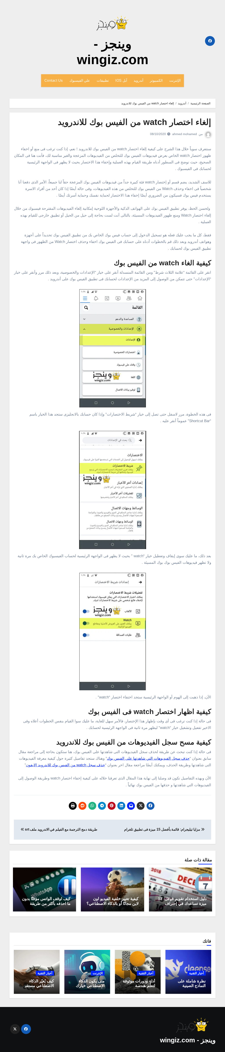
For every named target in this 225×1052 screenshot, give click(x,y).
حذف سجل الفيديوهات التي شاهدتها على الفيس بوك (148, 758)
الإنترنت (175, 80)
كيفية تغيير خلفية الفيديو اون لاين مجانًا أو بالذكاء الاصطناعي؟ (113, 901)
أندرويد (138, 80)
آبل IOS (121, 80)
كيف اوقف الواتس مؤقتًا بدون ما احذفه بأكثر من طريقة (46, 901)
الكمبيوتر (156, 80)
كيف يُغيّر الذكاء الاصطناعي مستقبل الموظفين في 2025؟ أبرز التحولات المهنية (37, 988)
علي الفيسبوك (79, 80)
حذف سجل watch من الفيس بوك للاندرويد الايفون (65, 765)
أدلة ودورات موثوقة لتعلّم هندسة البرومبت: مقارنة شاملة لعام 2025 (139, 988)
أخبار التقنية (196, 973)
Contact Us (53, 80)
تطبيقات (103, 80)
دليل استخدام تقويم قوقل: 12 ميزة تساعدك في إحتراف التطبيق (182, 903)
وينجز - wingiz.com (188, 1040)
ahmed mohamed (184, 134)
